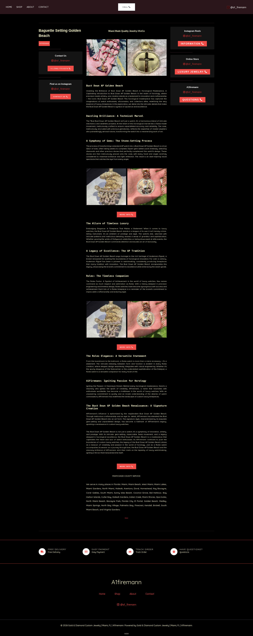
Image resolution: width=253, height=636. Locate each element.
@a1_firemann (61, 60)
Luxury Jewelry (191, 72)
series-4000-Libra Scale (106, 57)
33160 (126, 518)
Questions (190, 99)
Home (9, 7)
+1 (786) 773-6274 (59, 68)
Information (190, 43)
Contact (44, 7)
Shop (19, 7)
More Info (125, 214)
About (30, 7)
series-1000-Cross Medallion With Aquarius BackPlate (147, 57)
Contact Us (59, 96)
